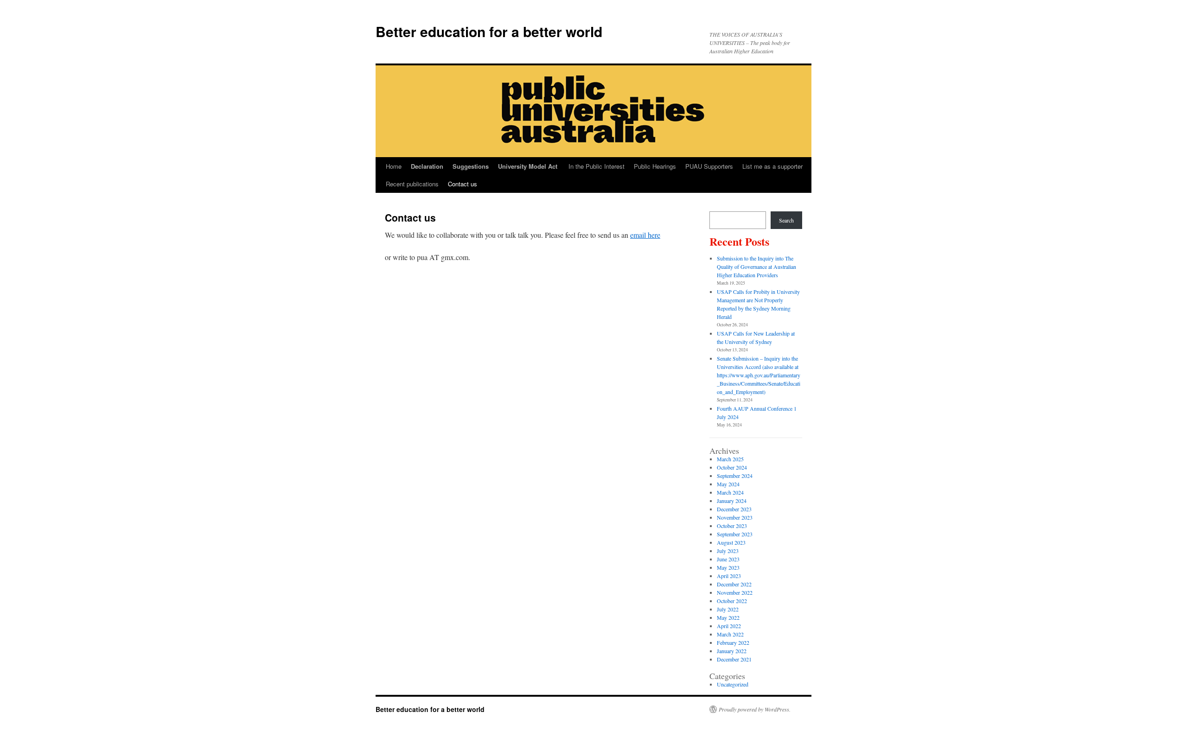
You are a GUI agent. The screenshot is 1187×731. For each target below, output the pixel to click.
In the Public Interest (596, 166)
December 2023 (734, 509)
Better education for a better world (489, 31)
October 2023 (732, 525)
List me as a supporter (772, 166)
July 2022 (728, 609)
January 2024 (732, 500)
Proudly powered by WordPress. (755, 709)
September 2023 (735, 534)
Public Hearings (655, 166)
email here (645, 235)
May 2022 (728, 617)
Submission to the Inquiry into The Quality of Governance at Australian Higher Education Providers (756, 266)
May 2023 (728, 567)
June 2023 (728, 559)
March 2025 (730, 459)
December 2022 (734, 584)
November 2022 (735, 592)
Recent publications (412, 183)
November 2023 (735, 517)
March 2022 (730, 634)
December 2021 (734, 659)
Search (786, 220)
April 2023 (729, 575)
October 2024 (732, 467)
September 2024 (735, 475)
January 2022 (732, 651)
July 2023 (728, 550)
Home (394, 166)
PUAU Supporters (709, 166)
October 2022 (732, 600)
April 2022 (729, 625)
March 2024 (730, 492)
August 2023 (731, 542)
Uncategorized (732, 684)
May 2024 (728, 484)
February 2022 (733, 642)
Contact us (462, 183)
